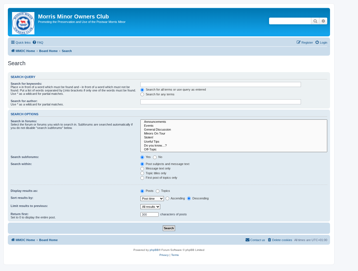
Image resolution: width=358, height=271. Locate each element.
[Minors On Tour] (234, 134)
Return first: (20, 214)
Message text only (158, 168)
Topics (165, 190)
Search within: (21, 164)
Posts (149, 190)
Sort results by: (22, 197)
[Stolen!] (234, 138)
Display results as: (24, 190)
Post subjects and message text (167, 164)
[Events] (234, 126)
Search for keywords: (26, 83)
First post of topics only (161, 177)
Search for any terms (160, 94)
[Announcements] (234, 122)
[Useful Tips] (234, 142)
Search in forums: (24, 121)
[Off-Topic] (234, 150)
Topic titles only (155, 173)
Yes (148, 157)
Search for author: (24, 101)
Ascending (177, 198)
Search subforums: (25, 157)
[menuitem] (37, 42)
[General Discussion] (234, 130)
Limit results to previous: (29, 206)
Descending (200, 198)
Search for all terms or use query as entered (175, 89)
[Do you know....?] (234, 146)
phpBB (154, 249)
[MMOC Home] (23, 22)
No (159, 157)
